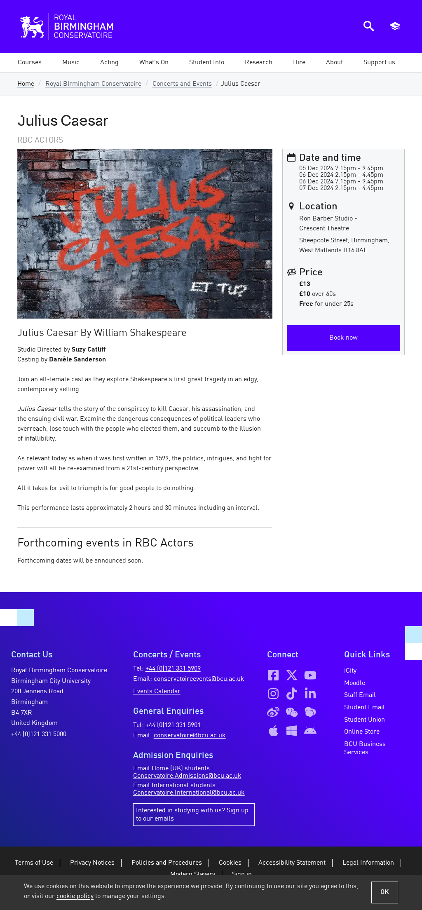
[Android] (310, 731)
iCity (350, 671)
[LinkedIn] (310, 693)
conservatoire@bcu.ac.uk (190, 735)
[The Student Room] (310, 712)
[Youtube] (310, 675)
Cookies (230, 863)
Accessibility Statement (292, 863)
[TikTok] (292, 693)
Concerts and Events (182, 84)
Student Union (364, 720)
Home (25, 84)
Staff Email (360, 695)
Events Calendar (157, 691)
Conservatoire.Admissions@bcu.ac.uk (187, 776)
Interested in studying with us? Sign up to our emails (192, 814)
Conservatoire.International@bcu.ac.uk (189, 793)
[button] (71, 63)
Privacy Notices (92, 863)
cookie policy (75, 896)
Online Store (362, 732)
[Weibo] (273, 712)
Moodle (354, 683)
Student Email (364, 707)
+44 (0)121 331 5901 (173, 725)
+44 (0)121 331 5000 (38, 734)
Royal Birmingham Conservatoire (93, 84)
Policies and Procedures (166, 863)
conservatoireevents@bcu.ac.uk (199, 679)
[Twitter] (292, 675)
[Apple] (273, 731)
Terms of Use (34, 863)
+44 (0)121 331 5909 (173, 669)
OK (384, 892)
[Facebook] (273, 675)
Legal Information (368, 863)
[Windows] (292, 731)
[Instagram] (273, 693)
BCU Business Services (365, 748)
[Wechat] (292, 712)
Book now (343, 338)
